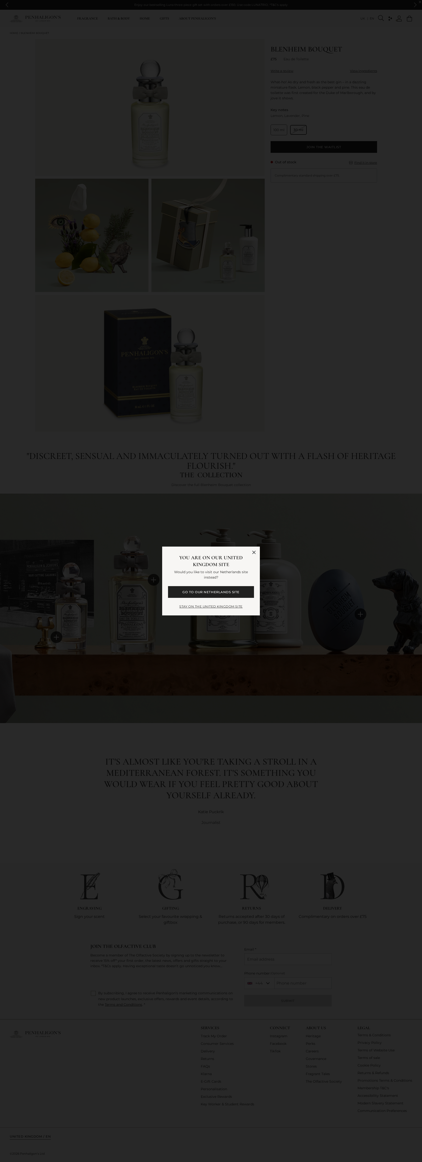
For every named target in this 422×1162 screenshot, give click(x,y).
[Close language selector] (254, 552)
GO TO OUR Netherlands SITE (211, 592)
